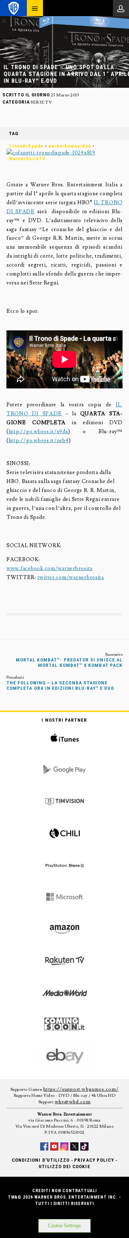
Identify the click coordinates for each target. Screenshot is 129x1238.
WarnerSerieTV (27, 158)
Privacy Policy (94, 1160)
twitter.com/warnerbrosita (71, 577)
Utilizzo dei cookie (64, 1166)
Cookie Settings (64, 1225)
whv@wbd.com (73, 1102)
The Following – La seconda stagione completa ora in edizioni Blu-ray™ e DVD (60, 685)
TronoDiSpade (26, 146)
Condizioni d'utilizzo (41, 1160)
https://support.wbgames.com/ (81, 1089)
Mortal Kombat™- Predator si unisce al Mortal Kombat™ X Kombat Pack (69, 662)
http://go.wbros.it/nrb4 (39, 440)
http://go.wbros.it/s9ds (38, 431)
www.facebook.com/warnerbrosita (49, 568)
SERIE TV (41, 102)
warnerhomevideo (69, 146)
